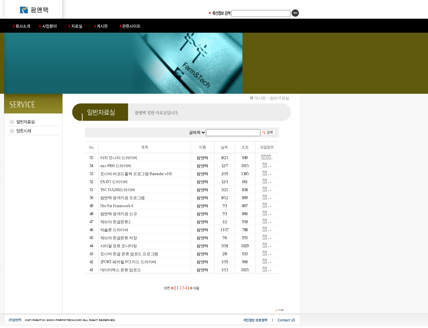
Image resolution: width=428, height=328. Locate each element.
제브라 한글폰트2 (115, 222)
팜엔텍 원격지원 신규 (118, 214)
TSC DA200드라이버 (117, 190)
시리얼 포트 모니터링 (118, 246)
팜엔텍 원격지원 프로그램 (122, 198)
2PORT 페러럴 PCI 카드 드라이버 (128, 262)
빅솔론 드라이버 (114, 230)
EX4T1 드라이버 (114, 182)
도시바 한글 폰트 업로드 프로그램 (129, 254)
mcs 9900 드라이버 (115, 165)
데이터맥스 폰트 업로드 (120, 270)
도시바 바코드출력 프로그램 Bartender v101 (136, 174)
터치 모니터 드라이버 (118, 157)
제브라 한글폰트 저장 (118, 238)
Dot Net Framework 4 (116, 206)
